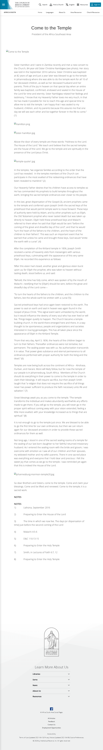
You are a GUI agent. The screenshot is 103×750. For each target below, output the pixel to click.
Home (40, 12)
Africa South (10, 12)
